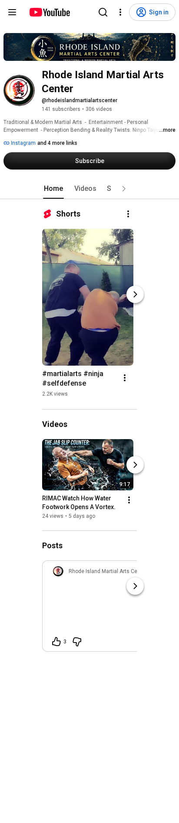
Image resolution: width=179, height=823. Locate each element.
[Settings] (120, 12)
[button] (123, 188)
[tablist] (89, 188)
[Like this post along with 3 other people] (56, 642)
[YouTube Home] (49, 12)
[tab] (53, 188)
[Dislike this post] (77, 642)
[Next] (135, 294)
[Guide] (12, 12)
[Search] (103, 12)
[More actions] (128, 214)
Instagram (23, 143)
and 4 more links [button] (57, 143)
